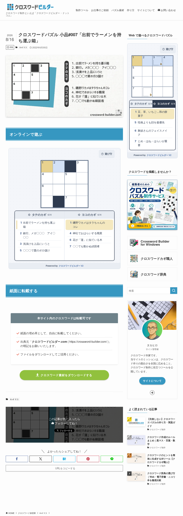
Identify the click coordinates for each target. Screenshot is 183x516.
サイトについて (152, 380)
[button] (17, 459)
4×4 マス (23, 47)
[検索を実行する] (173, 290)
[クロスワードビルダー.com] (30, 7)
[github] (152, 392)
